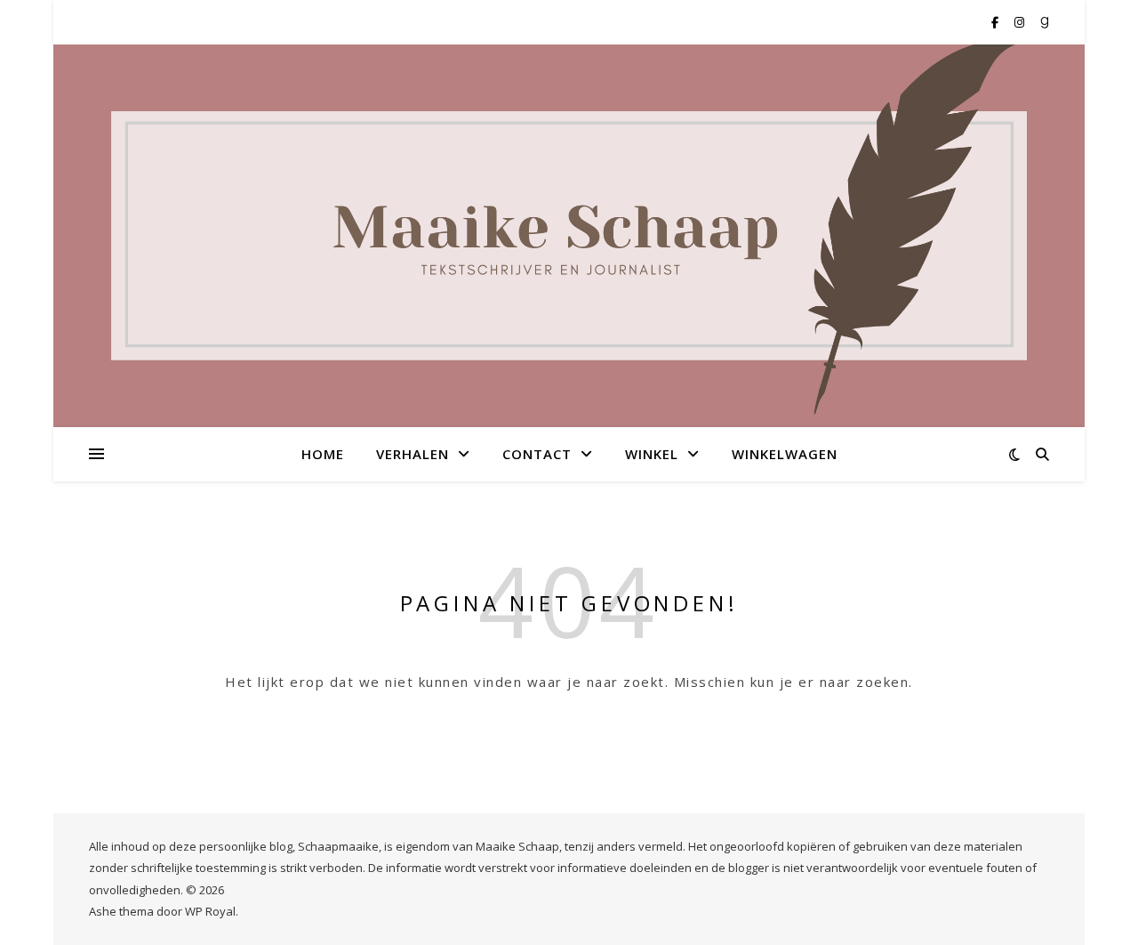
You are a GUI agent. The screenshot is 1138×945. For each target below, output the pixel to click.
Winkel (651, 454)
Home (322, 454)
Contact (537, 454)
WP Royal (210, 911)
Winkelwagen (784, 454)
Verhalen (412, 454)
